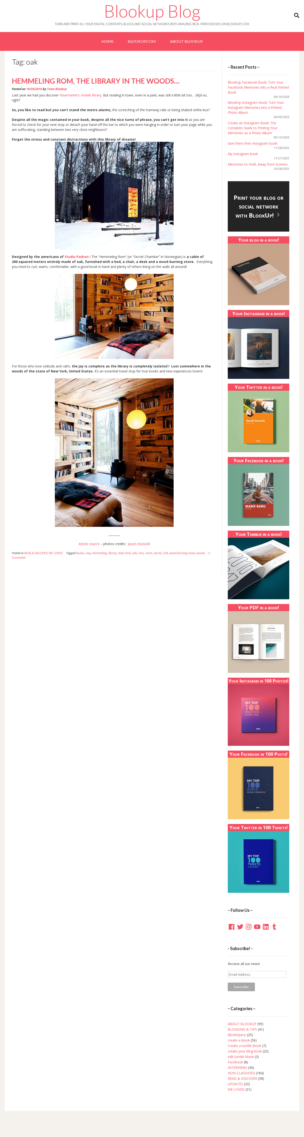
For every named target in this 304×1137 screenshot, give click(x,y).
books (80, 553)
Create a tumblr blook (244, 1045)
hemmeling (99, 553)
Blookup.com (142, 41)
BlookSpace (237, 1034)
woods (200, 553)
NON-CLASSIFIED (241, 1073)
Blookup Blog (152, 10)
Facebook (235, 1062)
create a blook (239, 1040)
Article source (89, 544)
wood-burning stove (182, 553)
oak (134, 553)
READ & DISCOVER (35, 553)
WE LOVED (55, 553)
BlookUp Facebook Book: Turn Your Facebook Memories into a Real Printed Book (258, 87)
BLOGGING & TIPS (242, 1029)
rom (141, 553)
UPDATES (235, 1084)
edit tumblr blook (241, 1056)
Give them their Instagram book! (252, 143)
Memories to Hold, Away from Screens (258, 164)
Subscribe (241, 987)
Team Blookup (57, 89)
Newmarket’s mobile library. (81, 95)
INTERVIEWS (237, 1067)
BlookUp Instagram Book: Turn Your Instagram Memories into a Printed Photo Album (256, 107)
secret (157, 553)
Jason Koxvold (139, 544)
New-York (124, 553)
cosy (88, 553)
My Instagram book (243, 154)
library (112, 553)
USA (165, 553)
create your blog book (245, 1051)
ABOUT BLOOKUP (186, 41)
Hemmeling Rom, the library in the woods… (96, 80)
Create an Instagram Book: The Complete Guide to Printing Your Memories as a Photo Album (252, 128)
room (148, 553)
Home (107, 41)
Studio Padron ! (78, 256)
